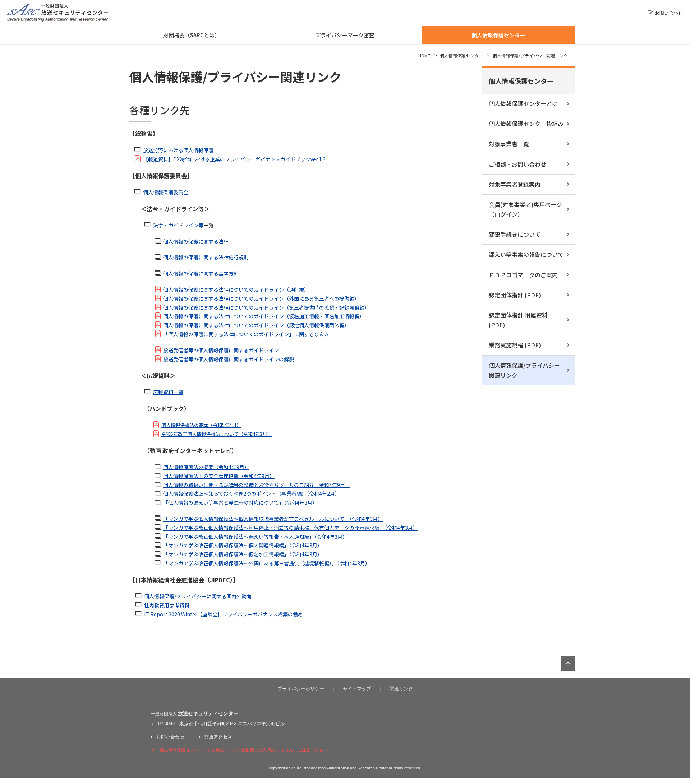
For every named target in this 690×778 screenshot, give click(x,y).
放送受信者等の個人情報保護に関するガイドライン (221, 350)
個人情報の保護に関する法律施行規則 (206, 257)
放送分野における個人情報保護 (178, 150)
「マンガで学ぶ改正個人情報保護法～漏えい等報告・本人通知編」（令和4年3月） (255, 536)
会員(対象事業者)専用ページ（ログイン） (525, 209)
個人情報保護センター (498, 35)
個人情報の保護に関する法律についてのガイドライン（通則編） (236, 289)
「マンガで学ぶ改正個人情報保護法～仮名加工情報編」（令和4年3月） (242, 554)
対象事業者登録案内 (514, 184)
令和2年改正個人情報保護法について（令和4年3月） (216, 434)
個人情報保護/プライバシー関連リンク (524, 370)
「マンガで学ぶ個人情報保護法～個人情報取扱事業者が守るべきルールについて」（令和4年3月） (273, 518)
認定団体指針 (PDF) (515, 295)
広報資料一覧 (168, 391)
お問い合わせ (669, 13)
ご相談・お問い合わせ (517, 164)
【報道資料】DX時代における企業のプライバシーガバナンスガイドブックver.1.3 (234, 159)
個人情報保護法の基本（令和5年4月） (201, 425)
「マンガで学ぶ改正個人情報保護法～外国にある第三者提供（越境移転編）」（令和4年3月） (266, 563)
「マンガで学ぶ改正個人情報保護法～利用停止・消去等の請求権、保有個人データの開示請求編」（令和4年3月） (290, 527)
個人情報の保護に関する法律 (196, 241)
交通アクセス (218, 737)
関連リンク (401, 688)
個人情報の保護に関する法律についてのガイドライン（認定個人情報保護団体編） (256, 325)
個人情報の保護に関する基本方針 (201, 273)
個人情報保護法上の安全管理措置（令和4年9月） (219, 476)
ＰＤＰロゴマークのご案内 (523, 274)
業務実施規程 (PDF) (515, 345)
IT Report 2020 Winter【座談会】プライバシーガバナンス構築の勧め (223, 614)
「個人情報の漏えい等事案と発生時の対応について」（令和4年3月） (240, 502)
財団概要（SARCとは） (191, 35)
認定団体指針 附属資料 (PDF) (518, 320)
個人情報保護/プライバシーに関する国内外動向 (198, 596)
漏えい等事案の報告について (526, 254)
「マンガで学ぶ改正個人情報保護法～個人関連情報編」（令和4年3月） (242, 545)
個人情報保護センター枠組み (526, 123)
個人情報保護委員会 (165, 192)
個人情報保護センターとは (523, 103)
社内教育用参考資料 (166, 605)
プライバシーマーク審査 (344, 35)
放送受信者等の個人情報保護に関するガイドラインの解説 (228, 359)
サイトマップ (357, 688)
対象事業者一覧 (509, 143)
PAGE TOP (568, 663)
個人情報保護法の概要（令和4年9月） (206, 467)
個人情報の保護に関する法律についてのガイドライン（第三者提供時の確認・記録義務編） (266, 307)
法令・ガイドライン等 (178, 225)
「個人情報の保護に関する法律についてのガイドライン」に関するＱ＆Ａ (246, 334)
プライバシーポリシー (300, 688)
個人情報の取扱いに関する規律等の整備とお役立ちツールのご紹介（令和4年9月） (256, 484)
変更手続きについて (514, 234)
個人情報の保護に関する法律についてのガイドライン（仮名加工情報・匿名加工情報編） (263, 316)
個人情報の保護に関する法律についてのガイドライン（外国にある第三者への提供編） (261, 298)
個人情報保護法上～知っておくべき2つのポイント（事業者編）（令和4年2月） (251, 493)
